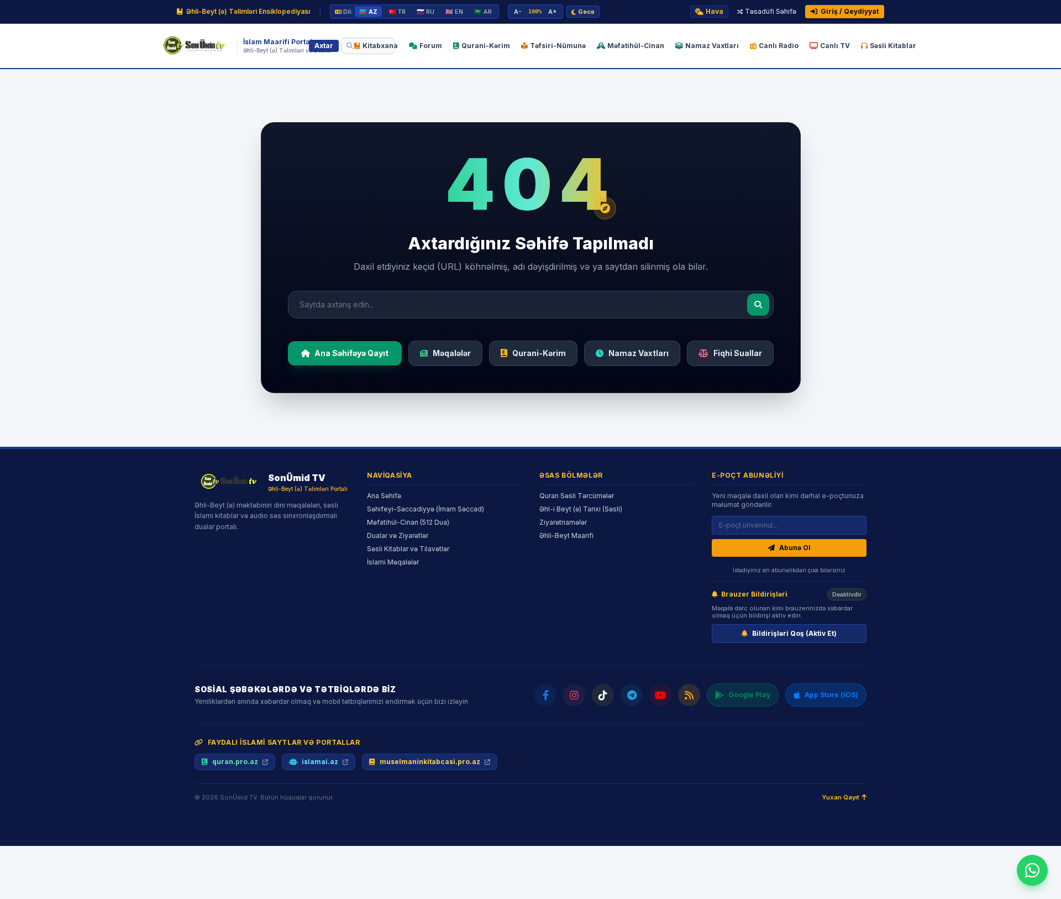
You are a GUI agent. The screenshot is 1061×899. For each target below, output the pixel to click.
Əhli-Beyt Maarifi (566, 535)
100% (535, 11)
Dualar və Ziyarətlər (397, 535)
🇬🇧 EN (454, 11)
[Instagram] (574, 695)
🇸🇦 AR (483, 11)
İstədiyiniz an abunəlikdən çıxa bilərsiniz (789, 570)
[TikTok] (603, 695)
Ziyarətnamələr (563, 522)
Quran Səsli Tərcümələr (576, 496)
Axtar (323, 45)
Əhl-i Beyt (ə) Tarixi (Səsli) (580, 509)
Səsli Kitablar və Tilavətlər (408, 549)
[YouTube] (660, 695)
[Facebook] (545, 695)
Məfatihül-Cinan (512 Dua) (408, 522)
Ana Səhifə (384, 496)
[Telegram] (632, 695)
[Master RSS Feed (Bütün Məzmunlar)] (689, 695)
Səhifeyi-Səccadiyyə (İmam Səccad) (425, 509)
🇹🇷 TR (397, 11)
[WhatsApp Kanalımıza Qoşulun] (1032, 870)
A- (518, 11)
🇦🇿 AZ (368, 11)
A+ (552, 11)
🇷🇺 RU (425, 11)
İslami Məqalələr (393, 562)
